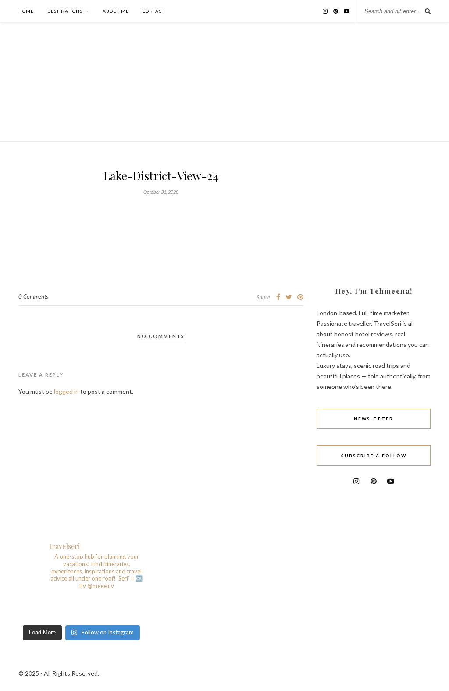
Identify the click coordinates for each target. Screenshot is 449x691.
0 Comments (33, 296)
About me (116, 11)
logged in (66, 391)
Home (26, 11)
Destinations (64, 11)
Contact (153, 11)
